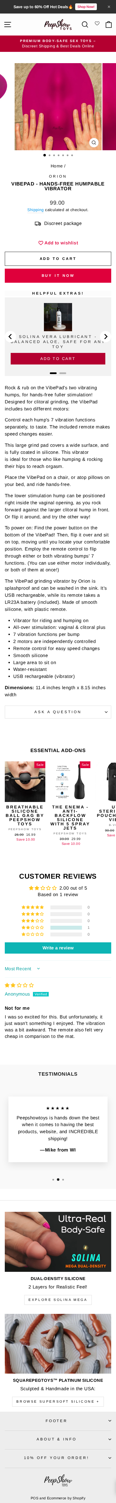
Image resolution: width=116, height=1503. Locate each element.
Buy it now (58, 275)
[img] (19, 985)
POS (34, 1498)
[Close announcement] (109, 7)
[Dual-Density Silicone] (58, 1242)
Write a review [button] (58, 947)
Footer (57, 1421)
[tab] (53, 373)
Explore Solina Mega (57, 1300)
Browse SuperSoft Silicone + (57, 1401)
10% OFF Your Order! (56, 1458)
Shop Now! (86, 7)
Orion (58, 176)
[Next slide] (105, 336)
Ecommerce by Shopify (66, 1498)
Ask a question (58, 712)
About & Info (57, 1439)
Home (57, 165)
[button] (33, 928)
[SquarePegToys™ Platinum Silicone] (58, 1344)
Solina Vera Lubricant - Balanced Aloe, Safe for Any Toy (58, 341)
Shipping (35, 209)
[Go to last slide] (10, 336)
